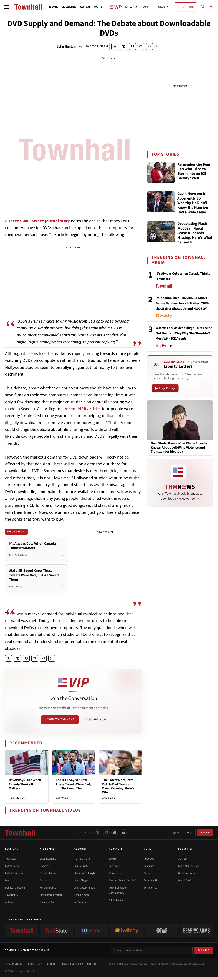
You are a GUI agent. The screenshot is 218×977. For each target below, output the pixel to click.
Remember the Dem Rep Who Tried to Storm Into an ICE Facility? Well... (193, 171)
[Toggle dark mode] (212, 6)
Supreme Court (48, 902)
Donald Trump (48, 873)
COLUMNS (68, 6)
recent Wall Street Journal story (40, 220)
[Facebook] (114, 832)
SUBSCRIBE (186, 6)
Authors (9, 902)
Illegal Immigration (51, 895)
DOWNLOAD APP (137, 6)
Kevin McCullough (84, 873)
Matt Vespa (62, 798)
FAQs (189, 832)
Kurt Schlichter (17, 798)
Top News (10, 859)
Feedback (51, 964)
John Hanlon (66, 46)
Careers (148, 873)
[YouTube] (123, 832)
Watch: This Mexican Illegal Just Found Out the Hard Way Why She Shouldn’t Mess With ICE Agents (184, 333)
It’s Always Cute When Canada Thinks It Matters (25, 784)
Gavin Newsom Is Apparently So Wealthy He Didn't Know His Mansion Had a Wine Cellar (192, 202)
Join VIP (205, 832)
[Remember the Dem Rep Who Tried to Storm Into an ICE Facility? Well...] (161, 172)
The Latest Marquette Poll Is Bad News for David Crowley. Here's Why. (118, 786)
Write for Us (150, 888)
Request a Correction (71, 964)
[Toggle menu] (7, 7)
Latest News (12, 866)
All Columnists (82, 902)
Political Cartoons (15, 888)
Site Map (91, 964)
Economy (45, 880)
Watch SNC (184, 880)
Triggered (114, 866)
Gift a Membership (188, 866)
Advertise (149, 866)
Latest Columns (14, 873)
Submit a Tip (151, 880)
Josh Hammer (82, 895)
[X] (97, 832)
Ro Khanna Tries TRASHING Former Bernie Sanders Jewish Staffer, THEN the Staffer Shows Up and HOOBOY (182, 303)
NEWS (53, 6)
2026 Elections (48, 859)
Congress (45, 866)
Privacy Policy (34, 964)
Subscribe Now (94, 719)
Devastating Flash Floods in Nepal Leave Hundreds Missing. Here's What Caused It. (194, 233)
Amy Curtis (108, 798)
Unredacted (115, 873)
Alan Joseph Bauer (85, 888)
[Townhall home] (20, 833)
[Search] (202, 6)
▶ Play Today (165, 388)
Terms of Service (13, 964)
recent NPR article (82, 408)
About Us (149, 859)
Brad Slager (81, 880)
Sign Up (203, 950)
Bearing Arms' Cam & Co (123, 880)
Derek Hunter (81, 866)
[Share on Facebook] (132, 46)
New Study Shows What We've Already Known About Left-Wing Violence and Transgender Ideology (179, 447)
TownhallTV (12, 895)
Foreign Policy (48, 888)
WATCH (84, 6)
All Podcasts (116, 900)
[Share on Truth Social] (123, 46)
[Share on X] (114, 46)
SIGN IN (163, 6)
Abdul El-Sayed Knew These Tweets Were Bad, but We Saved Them (73, 784)
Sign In (175, 832)
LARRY (112, 859)
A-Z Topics (47, 848)
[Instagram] (106, 832)
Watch (8, 880)
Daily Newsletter (187, 873)
